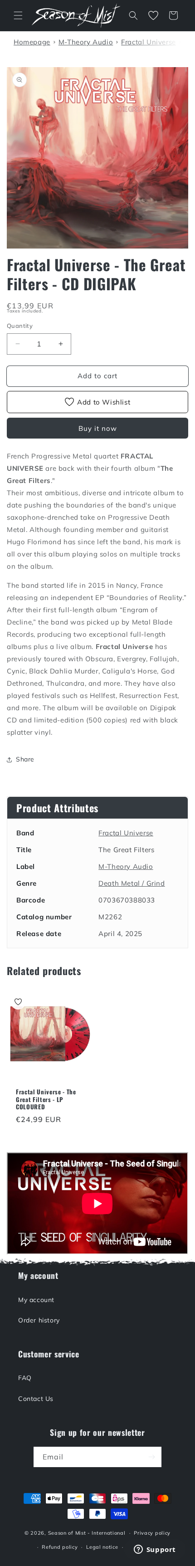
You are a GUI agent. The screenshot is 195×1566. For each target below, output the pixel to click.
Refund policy (60, 1547)
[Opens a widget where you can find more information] (154, 1550)
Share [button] (25, 759)
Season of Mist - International (87, 1533)
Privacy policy (152, 1533)
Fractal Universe (125, 833)
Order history (39, 1320)
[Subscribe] (151, 1457)
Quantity (20, 325)
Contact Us (36, 1399)
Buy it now (97, 428)
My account (36, 1300)
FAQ (25, 1378)
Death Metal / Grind (131, 883)
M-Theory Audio (125, 866)
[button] (18, 15)
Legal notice (102, 1547)
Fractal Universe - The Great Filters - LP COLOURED (46, 1099)
